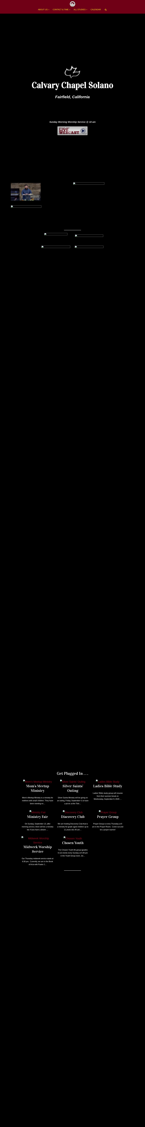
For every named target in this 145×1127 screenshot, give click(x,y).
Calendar (96, 10)
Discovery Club (73, 817)
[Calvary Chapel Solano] (72, 4)
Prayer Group (107, 817)
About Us (43, 10)
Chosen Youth (72, 843)
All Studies (80, 10)
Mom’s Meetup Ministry (37, 788)
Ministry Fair (37, 817)
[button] (48, 10)
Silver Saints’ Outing (72, 788)
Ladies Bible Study (107, 786)
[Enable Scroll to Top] (140, 1122)
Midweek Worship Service (37, 849)
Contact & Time (61, 10)
